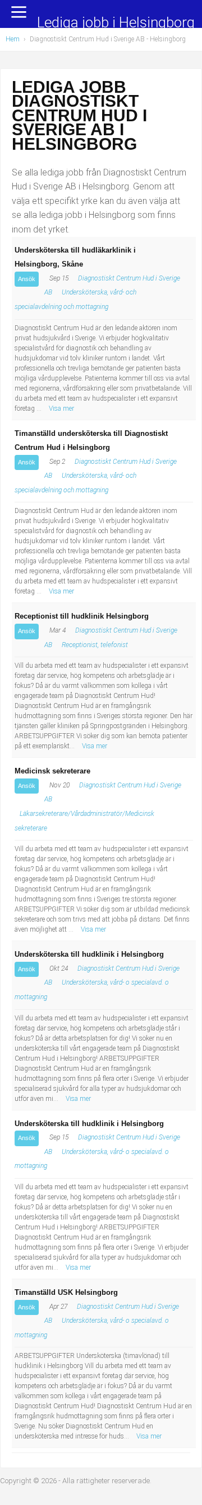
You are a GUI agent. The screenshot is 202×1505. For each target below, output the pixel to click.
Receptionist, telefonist (95, 645)
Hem (13, 39)
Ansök (26, 279)
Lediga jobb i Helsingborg (116, 23)
